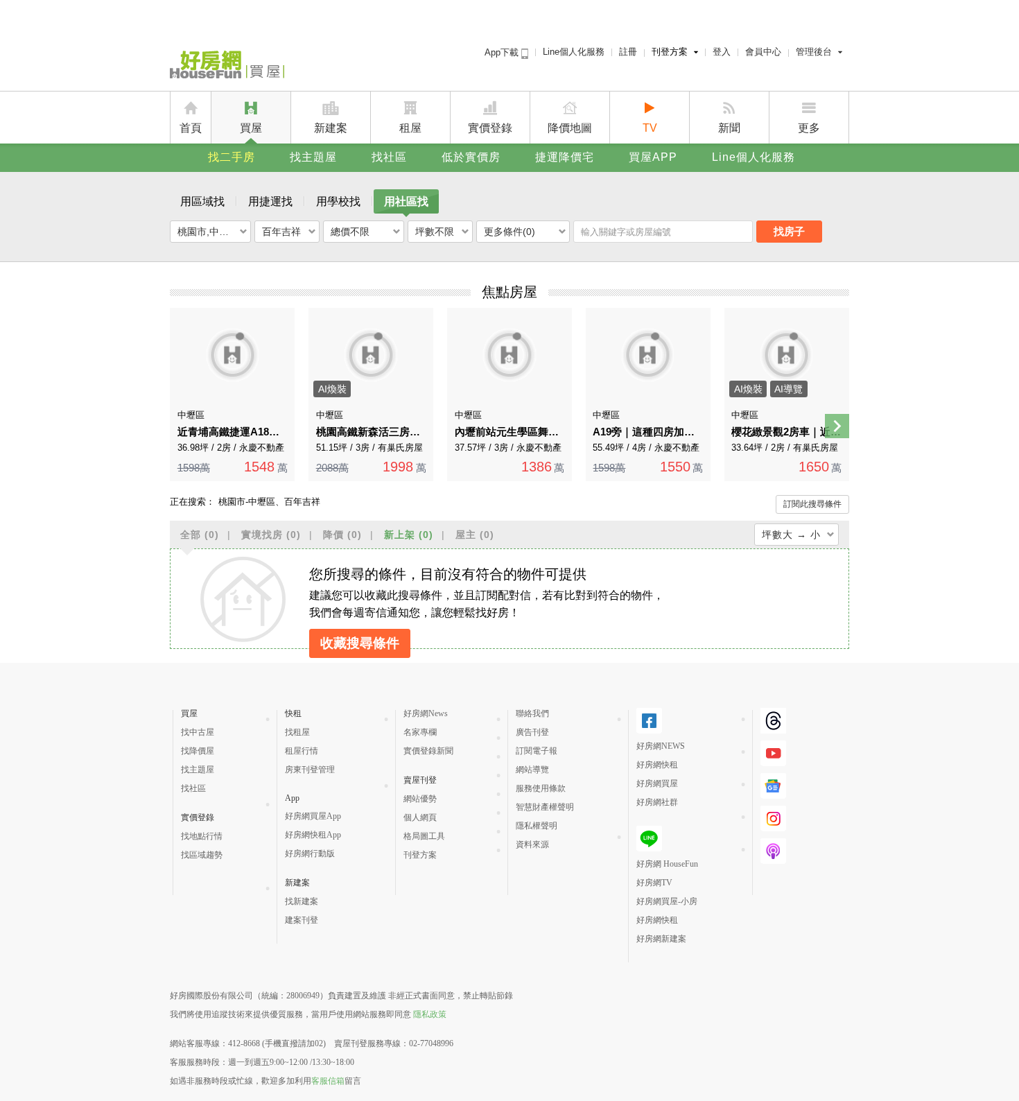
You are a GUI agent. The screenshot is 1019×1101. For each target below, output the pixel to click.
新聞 (729, 128)
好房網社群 (657, 802)
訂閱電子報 (536, 751)
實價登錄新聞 (428, 751)
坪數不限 (434, 231)
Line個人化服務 (573, 51)
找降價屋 (197, 751)
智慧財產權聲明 (545, 807)
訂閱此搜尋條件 (812, 504)
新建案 (330, 128)
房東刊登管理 (310, 769)
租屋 (410, 128)
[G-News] (773, 786)
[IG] (773, 818)
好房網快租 (657, 765)
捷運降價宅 (564, 157)
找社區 (389, 157)
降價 (342, 534)
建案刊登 (301, 920)
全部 (199, 534)
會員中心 (763, 51)
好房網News (425, 713)
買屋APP (653, 157)
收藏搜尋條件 (359, 643)
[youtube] (773, 753)
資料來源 (532, 844)
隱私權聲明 (536, 826)
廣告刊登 (532, 732)
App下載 (503, 52)
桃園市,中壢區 (207, 231)
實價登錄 (490, 128)
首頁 (191, 128)
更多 (809, 128)
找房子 (789, 231)
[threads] (773, 721)
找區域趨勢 (202, 855)
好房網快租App (313, 835)
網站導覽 (532, 769)
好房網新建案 (661, 939)
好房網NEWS (660, 746)
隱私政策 (429, 1014)
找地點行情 (202, 836)
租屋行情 (301, 751)
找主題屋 (313, 157)
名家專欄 (420, 732)
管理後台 (814, 51)
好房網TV (654, 882)
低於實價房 (471, 157)
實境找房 (271, 534)
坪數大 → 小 (791, 534)
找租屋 (297, 732)
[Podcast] (773, 851)
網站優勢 (420, 799)
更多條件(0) (509, 231)
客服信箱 (328, 1081)
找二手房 (231, 157)
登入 (722, 51)
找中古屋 (197, 732)
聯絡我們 (532, 713)
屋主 (474, 534)
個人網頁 (420, 817)
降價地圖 (570, 128)
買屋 (251, 128)
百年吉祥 (281, 231)
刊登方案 (670, 51)
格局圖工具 (424, 836)
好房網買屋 (657, 783)
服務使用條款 (541, 788)
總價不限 (350, 231)
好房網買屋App (313, 816)
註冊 (628, 51)
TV (650, 128)
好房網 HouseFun (667, 864)
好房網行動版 (310, 853)
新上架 (408, 534)
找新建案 (301, 901)
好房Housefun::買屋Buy (227, 67)
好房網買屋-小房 (666, 901)
